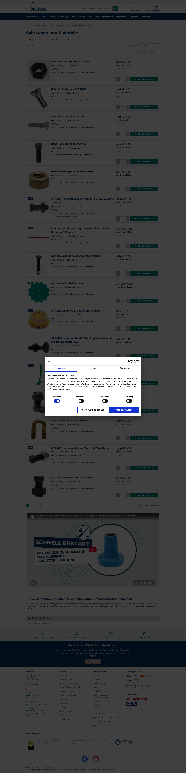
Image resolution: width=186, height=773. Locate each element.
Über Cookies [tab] (125, 368)
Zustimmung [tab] (61, 368)
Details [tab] (93, 368)
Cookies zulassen (123, 410)
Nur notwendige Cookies (92, 410)
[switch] (81, 401)
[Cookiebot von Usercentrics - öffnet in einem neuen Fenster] (129, 361)
